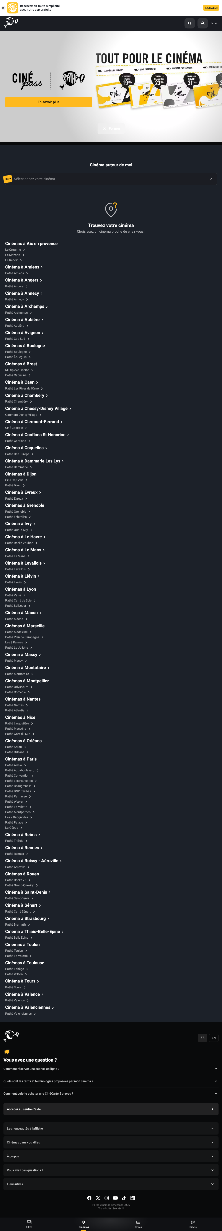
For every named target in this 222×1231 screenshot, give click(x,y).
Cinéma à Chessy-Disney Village (36, 408)
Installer (211, 8)
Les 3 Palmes (14, 642)
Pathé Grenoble (16, 511)
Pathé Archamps (16, 312)
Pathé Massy (14, 660)
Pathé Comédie (15, 692)
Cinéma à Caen (19, 382)
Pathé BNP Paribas (18, 791)
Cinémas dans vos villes (23, 1142)
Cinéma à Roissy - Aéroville (31, 860)
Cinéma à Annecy (22, 293)
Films (29, 1227)
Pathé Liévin (13, 582)
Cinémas (84, 1227)
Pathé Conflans (16, 441)
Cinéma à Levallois (23, 563)
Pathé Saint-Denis (17, 898)
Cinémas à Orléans (23, 741)
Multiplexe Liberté (17, 370)
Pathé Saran (14, 747)
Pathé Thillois (14, 840)
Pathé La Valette (16, 956)
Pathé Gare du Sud (18, 734)
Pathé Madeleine (16, 632)
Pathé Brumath (15, 924)
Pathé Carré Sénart (18, 911)
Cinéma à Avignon (22, 332)
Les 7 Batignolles (17, 817)
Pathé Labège (14, 969)
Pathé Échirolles (16, 517)
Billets (193, 1227)
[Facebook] (89, 1198)
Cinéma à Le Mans (23, 550)
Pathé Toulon (14, 950)
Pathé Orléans (15, 752)
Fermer (114, 128)
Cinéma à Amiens (22, 267)
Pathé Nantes (14, 705)
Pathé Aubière (15, 325)
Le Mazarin (13, 255)
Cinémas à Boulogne (25, 345)
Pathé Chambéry (16, 401)
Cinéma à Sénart (21, 905)
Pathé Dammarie (16, 467)
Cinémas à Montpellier (27, 681)
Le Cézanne (13, 249)
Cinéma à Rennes (22, 847)
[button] (189, 23)
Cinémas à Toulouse (24, 963)
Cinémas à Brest (21, 364)
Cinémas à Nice (20, 717)
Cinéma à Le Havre (23, 537)
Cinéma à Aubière (22, 319)
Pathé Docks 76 (16, 880)
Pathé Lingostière (17, 723)
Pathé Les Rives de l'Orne (22, 388)
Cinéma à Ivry (18, 523)
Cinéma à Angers (21, 280)
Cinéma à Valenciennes (27, 1007)
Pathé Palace (14, 822)
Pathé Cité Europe (17, 454)
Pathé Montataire (17, 674)
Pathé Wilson (14, 974)
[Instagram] (106, 1198)
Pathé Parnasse (16, 796)
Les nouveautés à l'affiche (25, 1128)
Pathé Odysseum (17, 687)
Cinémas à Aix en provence (31, 243)
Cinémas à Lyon (20, 589)
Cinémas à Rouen (22, 874)
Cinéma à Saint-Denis (26, 892)
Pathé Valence (15, 1000)
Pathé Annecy (14, 299)
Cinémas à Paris (21, 759)
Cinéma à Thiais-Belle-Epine (32, 931)
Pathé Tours (13, 987)
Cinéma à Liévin (20, 576)
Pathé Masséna (16, 728)
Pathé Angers (14, 286)
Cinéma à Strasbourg (25, 918)
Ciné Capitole (14, 428)
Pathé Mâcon (14, 619)
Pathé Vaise (13, 595)
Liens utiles (15, 1184)
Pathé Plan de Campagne (22, 637)
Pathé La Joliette (17, 647)
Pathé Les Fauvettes (19, 781)
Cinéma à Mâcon (21, 612)
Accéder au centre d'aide (24, 1109)
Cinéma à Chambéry (24, 395)
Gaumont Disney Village (21, 415)
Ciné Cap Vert (14, 480)
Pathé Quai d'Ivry (17, 530)
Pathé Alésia (14, 765)
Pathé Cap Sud (15, 338)
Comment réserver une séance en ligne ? (31, 1069)
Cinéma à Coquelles (24, 448)
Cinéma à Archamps (24, 306)
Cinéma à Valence (22, 994)
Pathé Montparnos (18, 812)
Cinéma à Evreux (21, 492)
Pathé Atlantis (15, 710)
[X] (98, 1198)
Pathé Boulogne (16, 352)
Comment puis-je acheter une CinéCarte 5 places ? (38, 1093)
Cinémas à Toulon (22, 944)
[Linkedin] (132, 1198)
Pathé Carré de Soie (18, 600)
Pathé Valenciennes (18, 1013)
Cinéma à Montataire (25, 667)
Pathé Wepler (14, 801)
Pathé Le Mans (15, 556)
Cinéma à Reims (21, 834)
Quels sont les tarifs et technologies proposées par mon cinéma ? (48, 1081)
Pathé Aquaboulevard (20, 770)
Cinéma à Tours (20, 981)
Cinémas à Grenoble (24, 505)
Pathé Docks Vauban (19, 543)
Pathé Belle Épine (17, 937)
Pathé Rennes (14, 854)
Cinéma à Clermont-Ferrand (32, 421)
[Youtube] (115, 1198)
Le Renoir (11, 260)
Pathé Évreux (14, 498)
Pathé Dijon (13, 485)
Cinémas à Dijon (20, 474)
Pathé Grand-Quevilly (19, 885)
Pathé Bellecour (16, 605)
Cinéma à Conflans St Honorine (35, 434)
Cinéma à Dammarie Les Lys (32, 461)
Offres (138, 1227)
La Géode (12, 827)
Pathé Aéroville (15, 867)
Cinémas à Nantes (23, 699)
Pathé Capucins (16, 375)
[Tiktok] (124, 1198)
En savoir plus (48, 102)
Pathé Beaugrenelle (18, 786)
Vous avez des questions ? (25, 1170)
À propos (13, 1156)
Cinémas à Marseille (25, 626)
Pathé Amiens (14, 273)
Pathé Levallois (15, 569)
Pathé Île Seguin (16, 357)
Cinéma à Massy (21, 654)
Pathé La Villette (16, 807)
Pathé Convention (17, 775)
